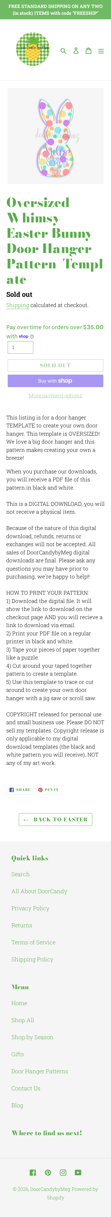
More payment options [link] (55, 395)
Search (20, 874)
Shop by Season (32, 1037)
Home (19, 1003)
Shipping (17, 304)
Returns (21, 925)
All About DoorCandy (39, 891)
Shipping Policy (32, 959)
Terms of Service (33, 942)
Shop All (22, 1020)
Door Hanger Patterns (39, 1071)
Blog (17, 1105)
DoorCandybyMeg (50, 1189)
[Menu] (101, 50)
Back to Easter (60, 819)
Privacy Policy (30, 908)
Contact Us (25, 1088)
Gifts (17, 1054)
